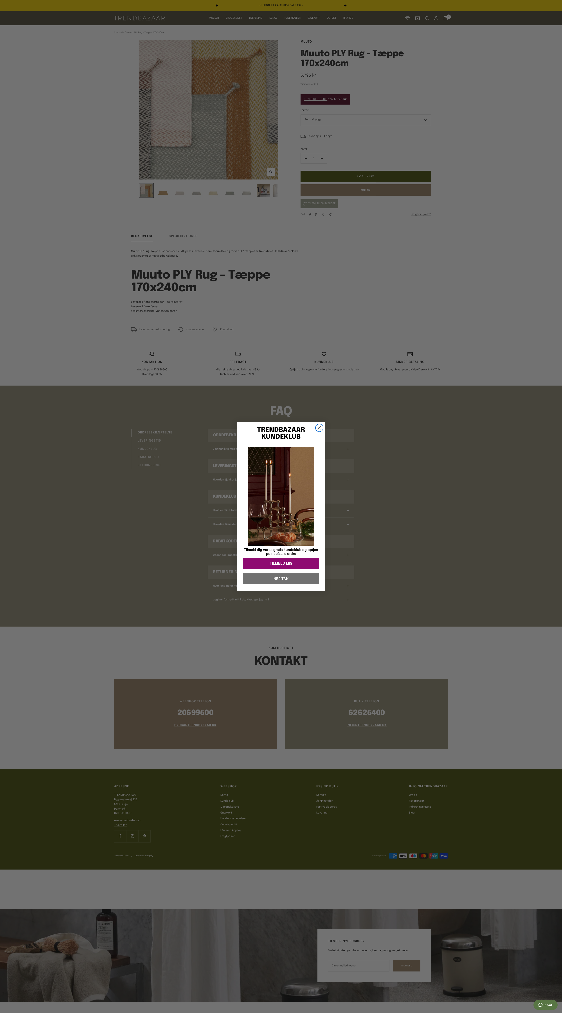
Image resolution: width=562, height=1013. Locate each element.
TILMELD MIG (281, 563)
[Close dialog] (319, 428)
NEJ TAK (281, 579)
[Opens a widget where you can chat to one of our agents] (545, 1005)
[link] (281, 496)
